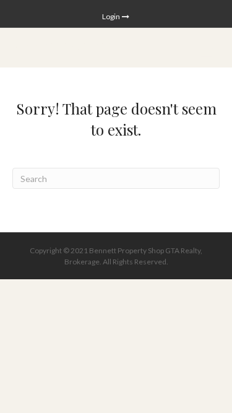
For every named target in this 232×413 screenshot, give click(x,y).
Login (111, 16)
